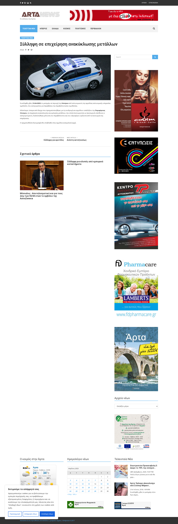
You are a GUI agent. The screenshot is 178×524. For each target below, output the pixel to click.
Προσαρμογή (15, 514)
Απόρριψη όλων (30, 514)
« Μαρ (69, 494)
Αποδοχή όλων (47, 514)
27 (89, 491)
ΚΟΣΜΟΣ (66, 29)
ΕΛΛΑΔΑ (55, 29)
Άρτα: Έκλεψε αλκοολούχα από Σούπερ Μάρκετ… (142, 484)
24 (70, 491)
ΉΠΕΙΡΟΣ (43, 29)
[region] (31, 502)
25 (76, 491)
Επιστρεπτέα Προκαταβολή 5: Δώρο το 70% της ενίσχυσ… (143, 466)
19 (83, 487)
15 (101, 484)
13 (89, 484)
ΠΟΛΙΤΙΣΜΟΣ (80, 29)
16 (107, 484)
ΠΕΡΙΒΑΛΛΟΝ (95, 29)
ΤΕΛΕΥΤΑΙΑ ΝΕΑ (28, 29)
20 (89, 487)
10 (70, 484)
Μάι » (75, 494)
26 (83, 491)
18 (76, 487)
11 (76, 484)
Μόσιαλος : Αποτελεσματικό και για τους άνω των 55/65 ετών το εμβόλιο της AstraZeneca (41, 196)
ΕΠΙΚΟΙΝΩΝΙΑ (153, 3)
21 (95, 487)
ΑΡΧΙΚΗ (144, 3)
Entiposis (66, 520)
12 (83, 484)
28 (95, 491)
